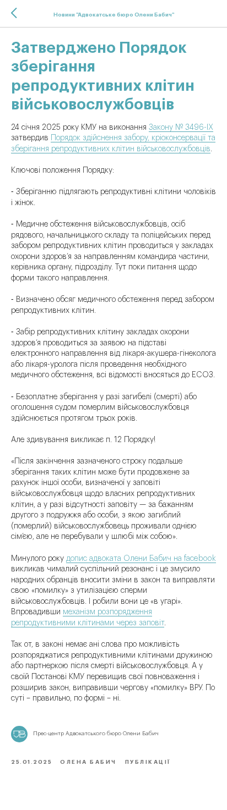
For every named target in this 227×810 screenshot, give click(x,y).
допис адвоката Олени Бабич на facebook (141, 559)
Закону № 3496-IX (181, 127)
